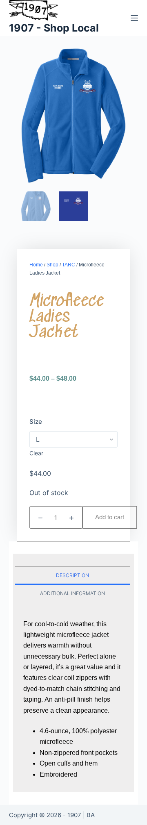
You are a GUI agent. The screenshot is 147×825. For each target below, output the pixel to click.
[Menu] (134, 18)
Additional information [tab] (72, 593)
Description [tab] (72, 575)
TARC (68, 265)
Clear (36, 453)
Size (35, 421)
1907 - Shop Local (54, 28)
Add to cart (109, 517)
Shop (52, 265)
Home (36, 265)
